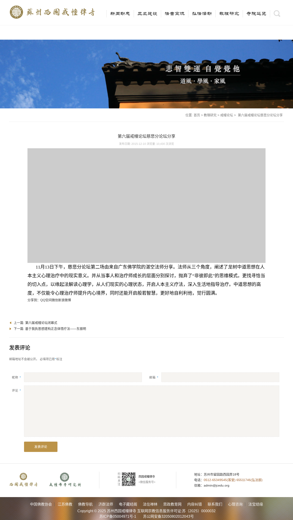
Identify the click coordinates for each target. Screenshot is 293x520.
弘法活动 (202, 14)
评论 (16, 390)
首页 (197, 115)
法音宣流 (175, 14)
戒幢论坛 (226, 115)
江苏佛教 (65, 504)
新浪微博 (64, 300)
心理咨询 (235, 504)
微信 (55, 300)
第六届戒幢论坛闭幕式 (41, 323)
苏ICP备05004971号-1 (117, 516)
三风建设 (147, 14)
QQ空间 (46, 300)
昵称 (16, 377)
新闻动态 (120, 14)
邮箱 (154, 377)
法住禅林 (150, 504)
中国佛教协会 (41, 504)
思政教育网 (172, 504)
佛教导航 (85, 504)
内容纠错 (194, 504)
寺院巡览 (256, 14)
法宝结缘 (255, 504)
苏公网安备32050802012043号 (168, 516)
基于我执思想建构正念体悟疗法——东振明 (55, 328)
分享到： (33, 300)
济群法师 (105, 504)
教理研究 (229, 14)
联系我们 (215, 504)
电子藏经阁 (128, 504)
